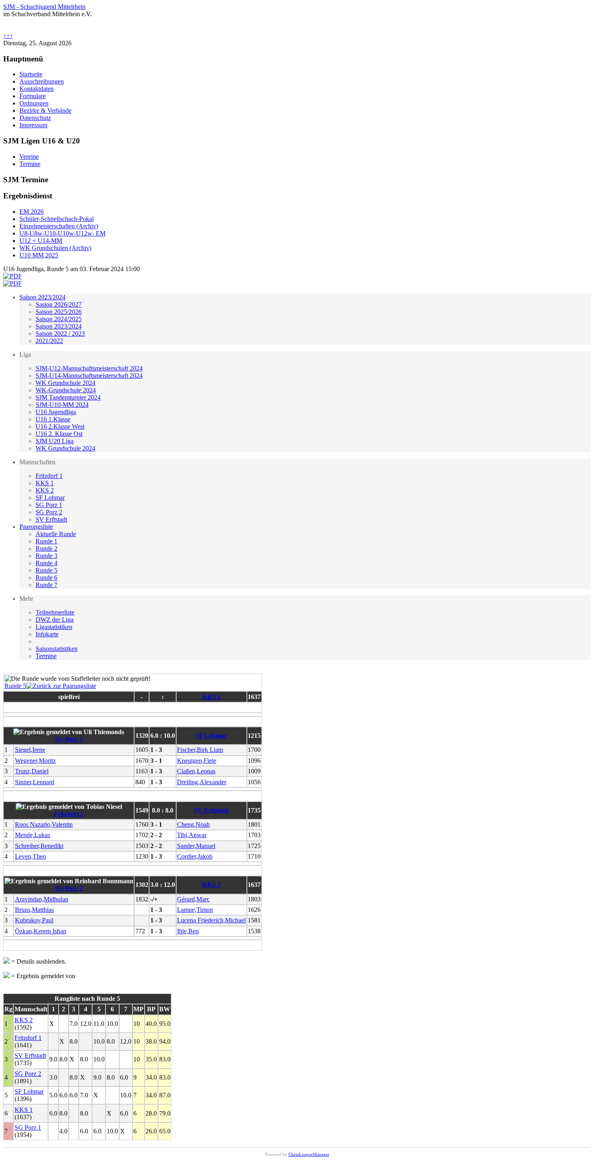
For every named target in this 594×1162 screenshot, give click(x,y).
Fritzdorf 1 (49, 475)
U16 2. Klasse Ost (59, 433)
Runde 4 (46, 563)
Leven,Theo (30, 856)
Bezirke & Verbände (45, 110)
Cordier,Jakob (195, 856)
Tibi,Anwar (191, 835)
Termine (46, 656)
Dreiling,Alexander (201, 782)
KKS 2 (45, 490)
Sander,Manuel (196, 845)
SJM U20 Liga (55, 441)
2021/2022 (49, 340)
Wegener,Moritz (35, 760)
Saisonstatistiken (57, 648)
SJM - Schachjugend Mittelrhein (44, 6)
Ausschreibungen (41, 81)
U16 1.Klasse (53, 419)
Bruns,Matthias (34, 909)
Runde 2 (46, 548)
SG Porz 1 (49, 504)
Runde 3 (46, 555)
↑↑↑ (8, 35)
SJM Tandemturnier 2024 (68, 397)
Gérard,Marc (193, 899)
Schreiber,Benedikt (39, 845)
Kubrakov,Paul (34, 920)
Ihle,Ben (188, 931)
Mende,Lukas (32, 835)
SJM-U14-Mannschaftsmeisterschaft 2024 (89, 375)
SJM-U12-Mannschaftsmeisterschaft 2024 (89, 368)
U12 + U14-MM (40, 240)
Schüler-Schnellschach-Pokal (56, 218)
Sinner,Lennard (34, 782)
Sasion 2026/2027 (59, 304)
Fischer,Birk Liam (200, 749)
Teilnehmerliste (55, 612)
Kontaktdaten (36, 88)
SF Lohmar (50, 497)
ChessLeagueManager (309, 1154)
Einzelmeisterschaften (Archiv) (58, 226)
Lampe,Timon (195, 909)
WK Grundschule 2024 (65, 382)
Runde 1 (46, 541)
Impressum (33, 125)
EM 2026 (31, 211)
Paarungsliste (36, 526)
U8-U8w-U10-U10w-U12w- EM (62, 233)
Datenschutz (35, 117)
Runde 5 (46, 570)
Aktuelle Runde (56, 533)
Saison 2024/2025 (59, 319)
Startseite (30, 74)
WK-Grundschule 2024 (66, 390)
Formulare (32, 96)
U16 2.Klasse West (60, 426)
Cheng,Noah (193, 824)
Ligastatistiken (54, 626)
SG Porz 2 (49, 512)
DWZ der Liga (55, 619)
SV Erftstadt (51, 519)
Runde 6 (46, 577)
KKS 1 (45, 483)
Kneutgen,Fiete (196, 760)
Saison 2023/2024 (42, 297)
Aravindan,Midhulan (41, 899)
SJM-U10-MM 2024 (62, 404)
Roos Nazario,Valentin (44, 824)
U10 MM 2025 (38, 255)
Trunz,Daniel (31, 771)
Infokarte (47, 634)
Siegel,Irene (30, 749)
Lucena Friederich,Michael (211, 920)
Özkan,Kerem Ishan (40, 931)
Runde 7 (46, 584)
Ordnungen (33, 103)
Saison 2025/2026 (59, 311)
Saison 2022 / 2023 (60, 333)
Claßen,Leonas (196, 771)
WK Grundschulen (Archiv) (55, 247)
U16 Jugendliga (56, 411)
